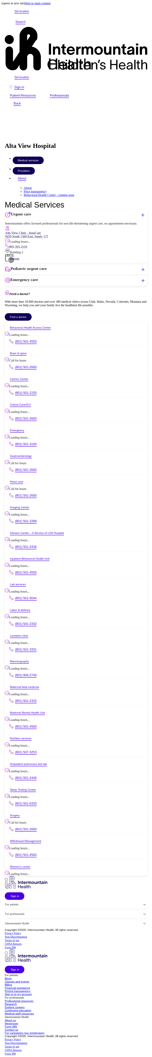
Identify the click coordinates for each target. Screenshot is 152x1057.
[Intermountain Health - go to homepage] (26, 887)
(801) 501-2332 (26, 624)
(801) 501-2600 (26, 367)
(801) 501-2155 (26, 393)
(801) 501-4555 (26, 341)
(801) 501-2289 (26, 521)
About (22, 178)
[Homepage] (76, 49)
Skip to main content (37, 3)
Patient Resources (23, 95)
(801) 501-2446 (26, 778)
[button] (76, 215)
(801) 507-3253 (26, 752)
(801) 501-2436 (26, 547)
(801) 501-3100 (26, 444)
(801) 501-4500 (26, 726)
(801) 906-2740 (26, 675)
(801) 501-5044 (26, 598)
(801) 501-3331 (26, 649)
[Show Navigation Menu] (35, 21)
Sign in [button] (19, 87)
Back (17, 103)
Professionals (59, 95)
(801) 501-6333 (26, 803)
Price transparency (35, 191)
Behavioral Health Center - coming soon (49, 195)
